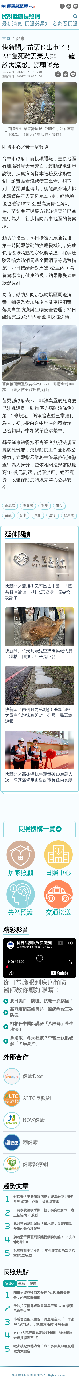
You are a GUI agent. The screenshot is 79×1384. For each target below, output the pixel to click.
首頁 (6, 38)
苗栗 (59, 505)
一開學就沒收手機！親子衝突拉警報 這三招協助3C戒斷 (43, 1212)
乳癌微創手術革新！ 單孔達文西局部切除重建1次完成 (44, 1253)
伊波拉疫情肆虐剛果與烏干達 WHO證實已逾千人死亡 (43, 1308)
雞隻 (44, 505)
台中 (23, 515)
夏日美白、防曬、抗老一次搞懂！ (41, 1000)
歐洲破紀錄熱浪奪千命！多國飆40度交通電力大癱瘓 (43, 1348)
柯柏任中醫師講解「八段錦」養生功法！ (41, 1026)
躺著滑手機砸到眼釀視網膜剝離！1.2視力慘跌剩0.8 (44, 1239)
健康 (20, 38)
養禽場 (28, 505)
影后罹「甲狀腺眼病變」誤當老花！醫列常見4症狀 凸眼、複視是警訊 (43, 1199)
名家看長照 (65, 23)
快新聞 (69, 515)
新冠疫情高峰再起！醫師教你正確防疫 (41, 1012)
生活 (52, 515)
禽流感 (10, 505)
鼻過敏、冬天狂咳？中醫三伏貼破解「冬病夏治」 (41, 1040)
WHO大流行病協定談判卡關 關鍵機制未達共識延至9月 (42, 1335)
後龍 (8, 515)
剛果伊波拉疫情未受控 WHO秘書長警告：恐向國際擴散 (41, 1295)
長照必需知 (37, 23)
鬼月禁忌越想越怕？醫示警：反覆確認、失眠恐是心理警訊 (43, 1226)
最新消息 (12, 23)
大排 (37, 515)
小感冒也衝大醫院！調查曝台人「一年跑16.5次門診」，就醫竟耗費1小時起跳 (43, 1321)
